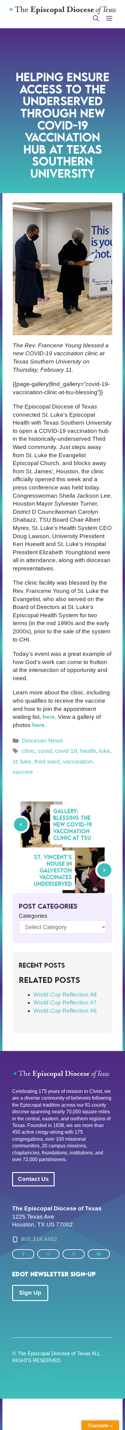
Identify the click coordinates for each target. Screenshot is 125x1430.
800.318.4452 (39, 1239)
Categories (33, 916)
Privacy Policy (34, 1377)
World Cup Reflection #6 (65, 1010)
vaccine (23, 772)
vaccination (78, 761)
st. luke (22, 761)
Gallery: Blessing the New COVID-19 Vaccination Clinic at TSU (72, 824)
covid (45, 751)
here (48, 717)
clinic (28, 751)
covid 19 (66, 751)
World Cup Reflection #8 (65, 994)
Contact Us (33, 1179)
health (88, 751)
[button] (96, 18)
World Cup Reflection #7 (65, 1002)
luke (104, 751)
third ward (47, 761)
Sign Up (30, 1292)
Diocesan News (42, 740)
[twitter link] (23, 1254)
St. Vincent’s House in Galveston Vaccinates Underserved (53, 870)
